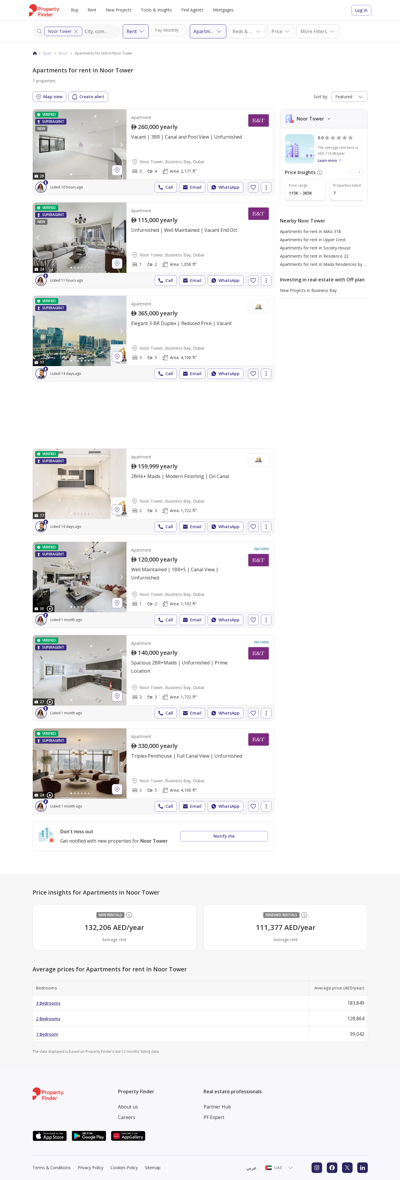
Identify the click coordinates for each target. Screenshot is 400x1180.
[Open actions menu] (266, 187)
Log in (361, 10)
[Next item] (359, 172)
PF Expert (214, 1117)
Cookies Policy (124, 1167)
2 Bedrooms (48, 1018)
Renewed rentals (281, 914)
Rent (92, 10)
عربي (251, 1167)
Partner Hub (217, 1107)
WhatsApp (229, 187)
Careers (126, 1117)
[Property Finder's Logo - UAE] (44, 10)
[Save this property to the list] (253, 187)
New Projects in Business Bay (308, 290)
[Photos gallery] (80, 144)
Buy (74, 10)
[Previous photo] (38, 144)
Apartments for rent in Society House (315, 248)
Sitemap (152, 1167)
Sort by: (321, 96)
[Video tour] (49, 608)
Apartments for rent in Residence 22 (314, 256)
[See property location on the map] (117, 170)
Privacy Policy (90, 1167)
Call (169, 187)
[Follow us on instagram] (317, 1167)
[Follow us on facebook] (332, 1167)
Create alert (91, 96)
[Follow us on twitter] (347, 1167)
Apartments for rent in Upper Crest (313, 239)
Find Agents (192, 10)
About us (128, 1107)
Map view (52, 96)
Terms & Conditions (52, 1167)
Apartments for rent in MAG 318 (310, 231)
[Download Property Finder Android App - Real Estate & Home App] (89, 1136)
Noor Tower (59, 31)
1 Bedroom (47, 1034)
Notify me (224, 836)
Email (195, 187)
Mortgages (223, 10)
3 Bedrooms (48, 1003)
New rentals (110, 914)
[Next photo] (121, 144)
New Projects (118, 10)
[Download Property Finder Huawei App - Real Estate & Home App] (128, 1136)
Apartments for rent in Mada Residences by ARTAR (328, 264)
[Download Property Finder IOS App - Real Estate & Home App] (50, 1136)
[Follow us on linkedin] (362, 1167)
